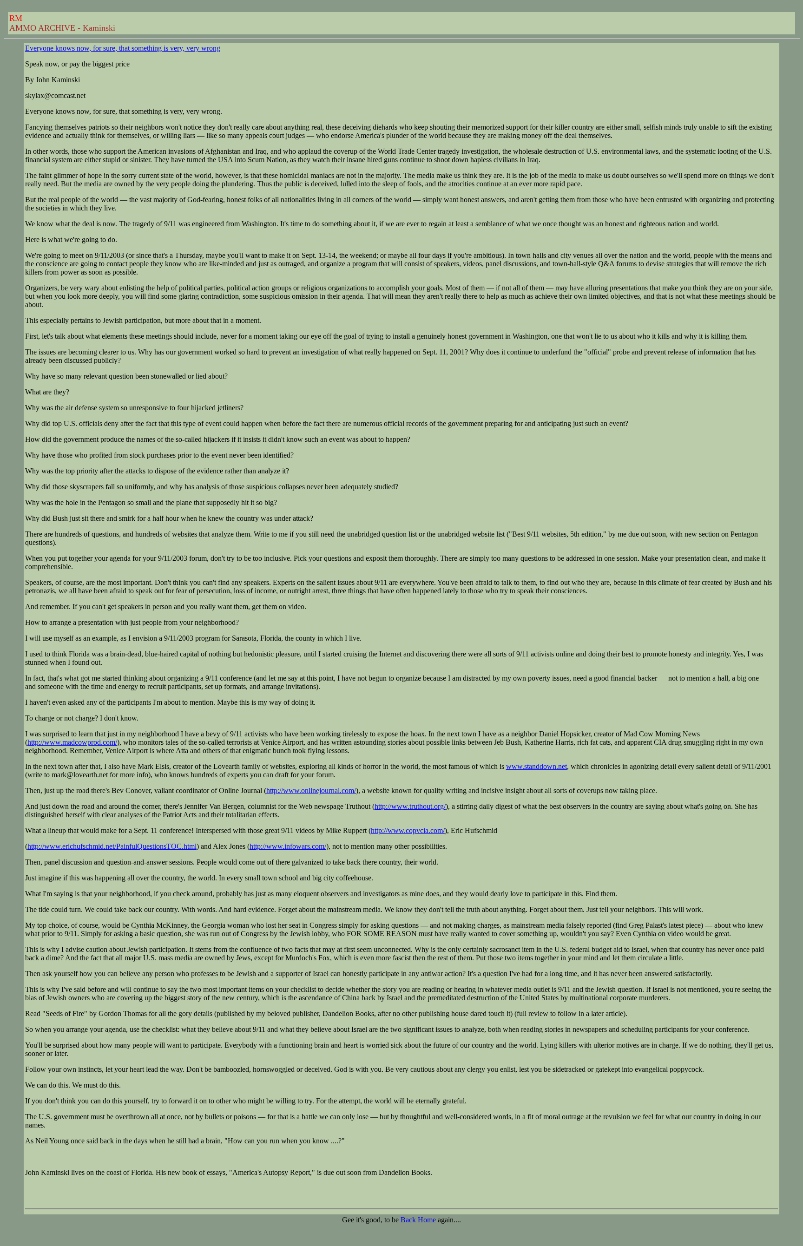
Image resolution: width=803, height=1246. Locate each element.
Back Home (419, 1220)
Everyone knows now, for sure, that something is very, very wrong (122, 48)
